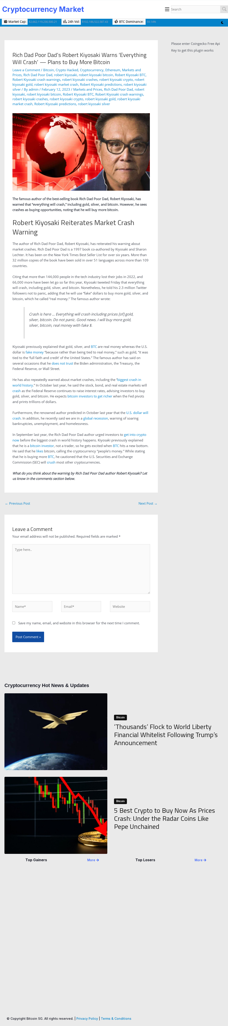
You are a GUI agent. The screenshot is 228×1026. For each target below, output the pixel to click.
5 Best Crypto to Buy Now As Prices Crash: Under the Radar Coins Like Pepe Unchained (164, 818)
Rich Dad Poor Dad (37, 75)
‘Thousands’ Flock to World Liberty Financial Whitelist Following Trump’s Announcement (166, 734)
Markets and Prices (87, 89)
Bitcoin (48, 70)
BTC (94, 346)
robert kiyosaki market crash (56, 84)
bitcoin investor (42, 445)
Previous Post (17, 503)
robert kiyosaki (65, 75)
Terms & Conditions (116, 1018)
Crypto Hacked (67, 70)
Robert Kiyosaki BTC (130, 75)
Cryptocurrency (92, 70)
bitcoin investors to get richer (89, 396)
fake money (35, 352)
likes (39, 451)
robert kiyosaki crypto (116, 79)
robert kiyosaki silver (94, 104)
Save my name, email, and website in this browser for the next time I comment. (79, 623)
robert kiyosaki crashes (80, 79)
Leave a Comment (26, 70)
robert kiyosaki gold (100, 99)
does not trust (62, 363)
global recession (95, 418)
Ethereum (112, 70)
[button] (167, 9)
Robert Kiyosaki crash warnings (36, 79)
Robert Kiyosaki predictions (101, 84)
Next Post (147, 503)
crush (51, 462)
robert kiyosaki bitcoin (96, 75)
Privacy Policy (87, 1018)
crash (16, 391)
